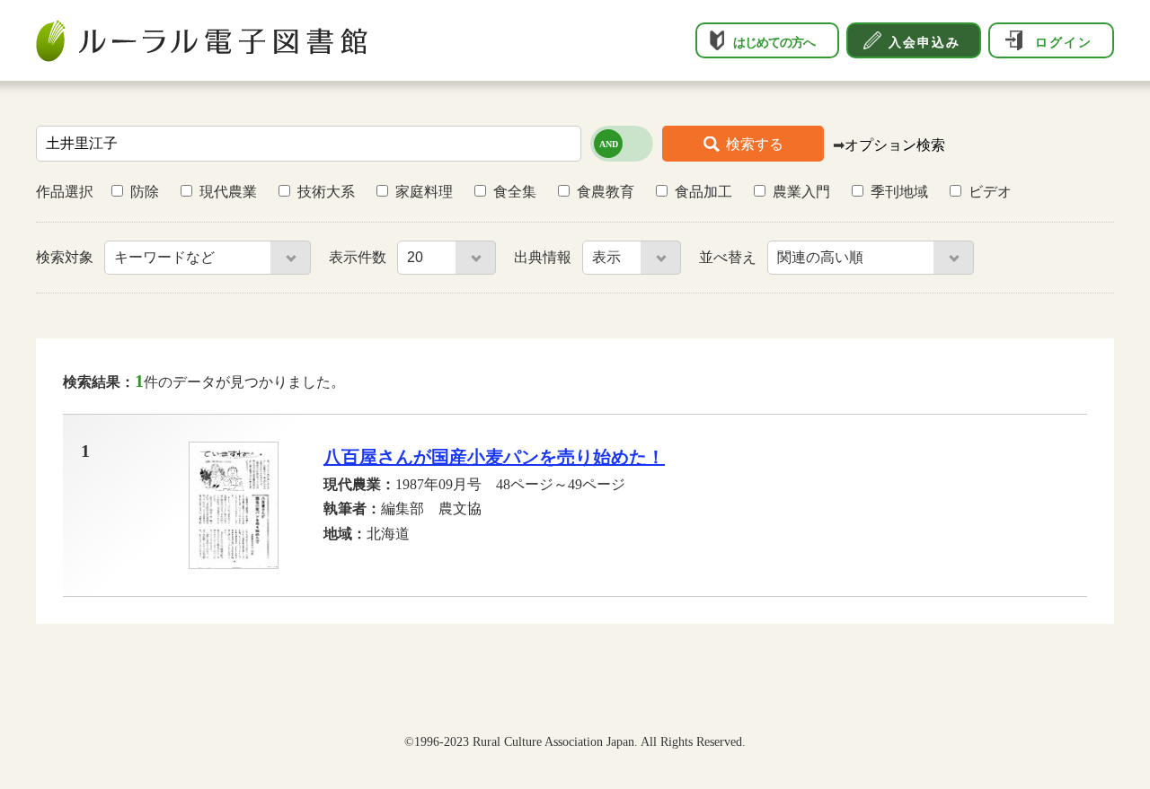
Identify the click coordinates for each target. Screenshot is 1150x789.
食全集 (514, 191)
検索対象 (66, 257)
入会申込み (924, 42)
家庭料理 (424, 191)
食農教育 (605, 191)
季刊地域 (899, 191)
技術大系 (326, 191)
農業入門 (801, 191)
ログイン (1063, 42)
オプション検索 (895, 145)
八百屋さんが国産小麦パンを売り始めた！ (494, 457)
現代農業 (228, 191)
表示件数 (359, 257)
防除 (144, 191)
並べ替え (729, 257)
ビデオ (990, 191)
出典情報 (544, 257)
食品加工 (703, 191)
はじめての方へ (774, 42)
